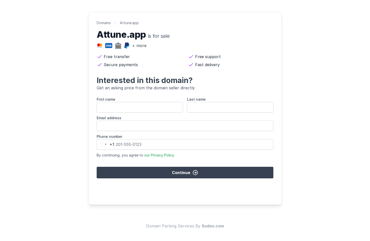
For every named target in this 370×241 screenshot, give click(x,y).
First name (106, 99)
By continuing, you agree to (135, 155)
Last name (196, 99)
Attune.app (129, 23)
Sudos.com (213, 225)
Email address (109, 118)
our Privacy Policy (159, 155)
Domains (104, 23)
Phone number (109, 136)
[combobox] (105, 144)
